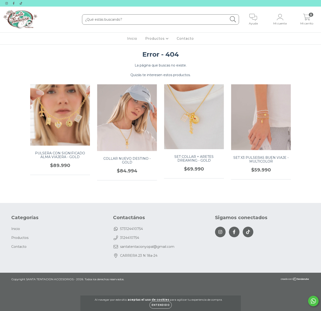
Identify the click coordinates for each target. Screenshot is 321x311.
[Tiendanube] (295, 279)
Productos (155, 38)
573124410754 (131, 229)
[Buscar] (233, 19)
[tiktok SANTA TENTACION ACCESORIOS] (21, 3)
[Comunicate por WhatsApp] (313, 301)
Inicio (132, 38)
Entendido (161, 305)
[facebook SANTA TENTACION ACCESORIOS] (14, 3)
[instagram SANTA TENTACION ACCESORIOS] (7, 3)
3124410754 (129, 238)
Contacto (185, 38)
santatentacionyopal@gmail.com (147, 247)
